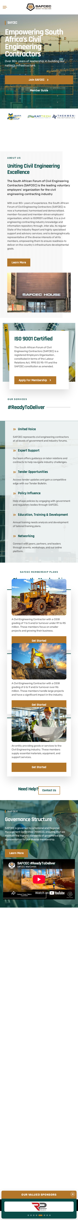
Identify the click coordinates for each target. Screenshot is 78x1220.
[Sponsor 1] (28, 1215)
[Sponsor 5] (39, 1215)
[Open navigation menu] (6, 7)
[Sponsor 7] (47, 1215)
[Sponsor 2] (31, 1215)
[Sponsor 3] (33, 1215)
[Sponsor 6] (43, 1215)
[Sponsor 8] (50, 1215)
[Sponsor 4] (36, 1215)
